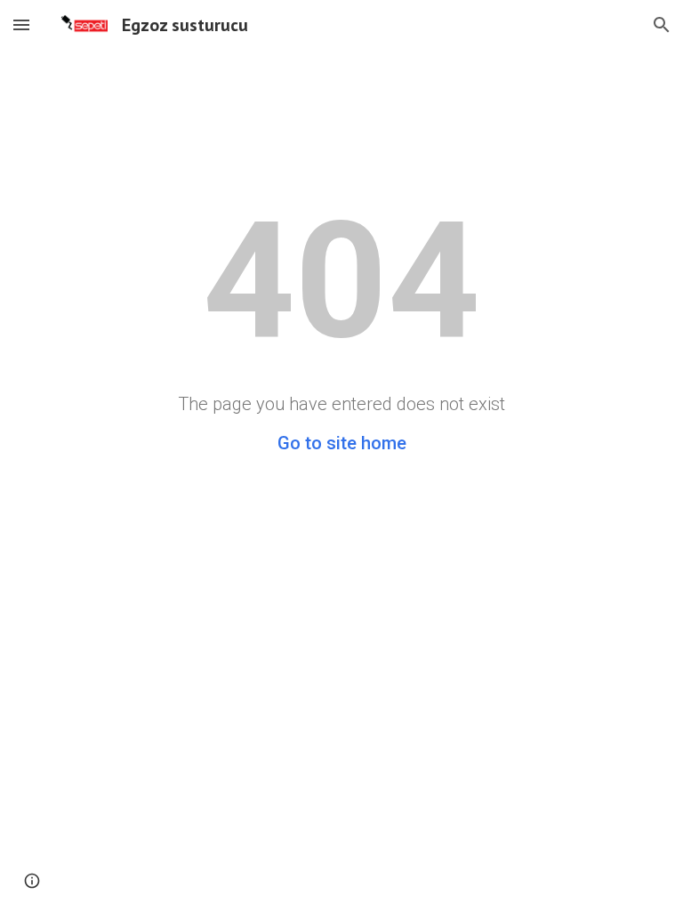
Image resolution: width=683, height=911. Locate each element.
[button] (21, 24)
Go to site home (341, 443)
